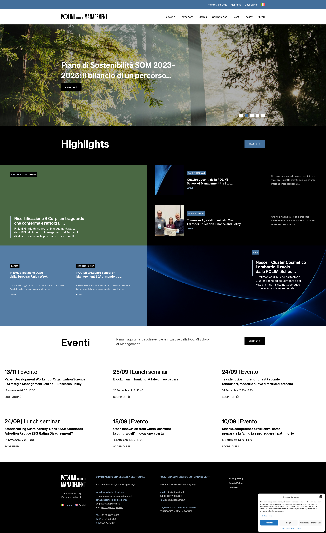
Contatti (233, 488)
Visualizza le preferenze (310, 522)
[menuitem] (263, 5)
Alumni (261, 16)
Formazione (186, 16)
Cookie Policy (285, 528)
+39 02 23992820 (171, 495)
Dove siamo (251, 4)
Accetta (269, 522)
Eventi (236, 16)
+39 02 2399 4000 (107, 515)
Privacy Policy (296, 528)
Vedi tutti (254, 143)
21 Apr (196, 213)
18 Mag (196, 173)
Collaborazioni (220, 16)
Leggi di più (71, 95)
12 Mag (23, 174)
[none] (263, 5)
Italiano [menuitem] (69, 505)
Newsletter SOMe (217, 4)
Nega (288, 522)
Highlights (235, 4)
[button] (321, 497)
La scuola (170, 16)
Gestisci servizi (267, 516)
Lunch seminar (140, 371)
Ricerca (202, 16)
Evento (21, 371)
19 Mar (85, 266)
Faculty (248, 16)
